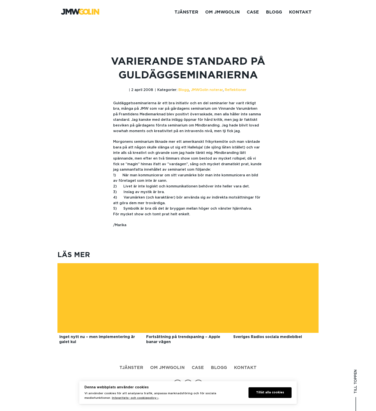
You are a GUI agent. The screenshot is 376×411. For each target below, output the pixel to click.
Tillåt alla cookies (270, 392)
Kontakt (300, 12)
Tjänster (186, 12)
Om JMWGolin (222, 12)
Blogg (274, 12)
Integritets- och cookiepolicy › (135, 397)
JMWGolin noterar (207, 90)
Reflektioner (236, 90)
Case (253, 12)
